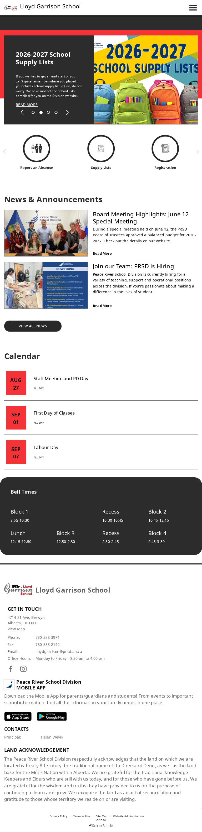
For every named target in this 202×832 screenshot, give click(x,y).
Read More (102, 253)
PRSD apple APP (18, 716)
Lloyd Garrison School (50, 6)
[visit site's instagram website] (23, 669)
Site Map (101, 816)
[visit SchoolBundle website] (101, 825)
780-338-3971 (48, 637)
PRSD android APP (52, 716)
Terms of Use (81, 816)
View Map (16, 628)
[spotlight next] (67, 112)
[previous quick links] (5, 152)
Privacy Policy (58, 816)
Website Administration (128, 816)
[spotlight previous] (22, 112)
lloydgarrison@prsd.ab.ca (59, 651)
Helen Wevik (52, 737)
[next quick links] (197, 152)
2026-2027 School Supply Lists (43, 58)
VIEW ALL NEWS (33, 325)
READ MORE (27, 104)
